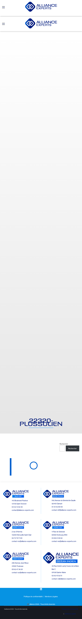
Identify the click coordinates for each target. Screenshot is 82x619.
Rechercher (64, 444)
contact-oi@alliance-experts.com (64, 579)
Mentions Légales (51, 596)
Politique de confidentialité (33, 596)
